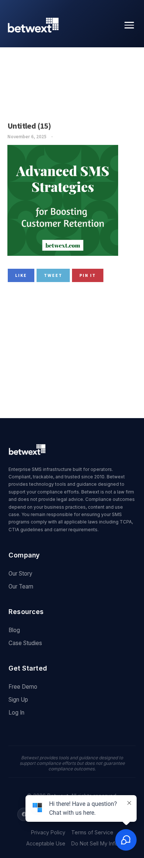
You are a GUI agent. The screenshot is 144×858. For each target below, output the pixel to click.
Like (21, 275)
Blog (14, 630)
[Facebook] (24, 814)
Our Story (20, 573)
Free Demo (22, 686)
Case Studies (25, 643)
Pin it (87, 275)
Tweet (53, 275)
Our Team (20, 586)
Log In (16, 712)
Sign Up (18, 699)
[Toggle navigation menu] (129, 25)
